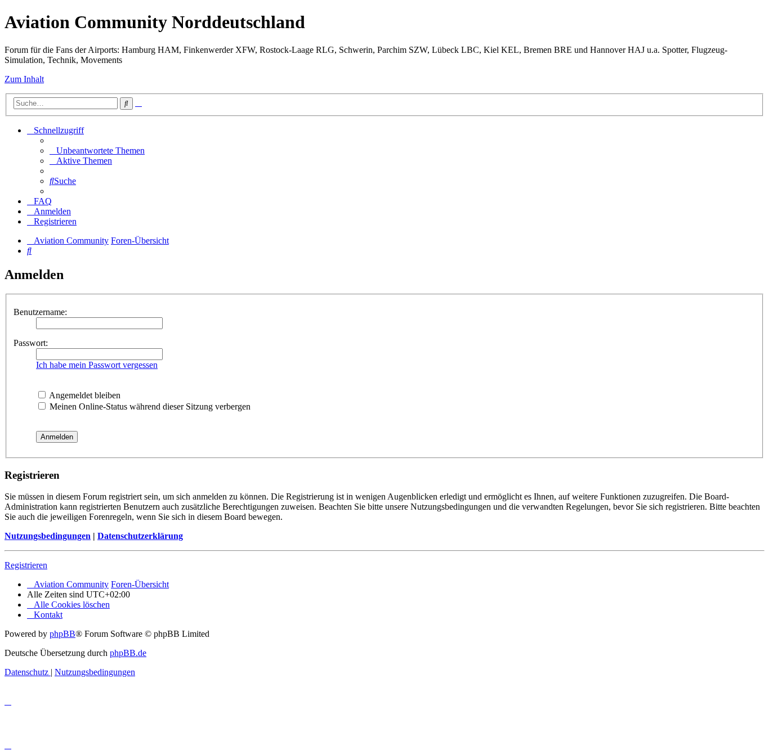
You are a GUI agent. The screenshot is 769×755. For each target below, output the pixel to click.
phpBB (62, 634)
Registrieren (26, 565)
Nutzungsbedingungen (48, 536)
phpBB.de (128, 653)
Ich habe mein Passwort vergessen (97, 365)
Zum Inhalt (24, 79)
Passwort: (31, 343)
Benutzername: (40, 312)
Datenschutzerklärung (140, 536)
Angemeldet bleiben (83, 395)
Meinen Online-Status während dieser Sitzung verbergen (149, 406)
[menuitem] (97, 150)
